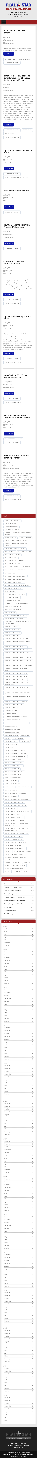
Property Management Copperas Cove (15, 897)
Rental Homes (10, 43)
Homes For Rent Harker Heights (13, 887)
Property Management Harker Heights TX (16, 900)
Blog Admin (9, 37)
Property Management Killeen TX (13, 904)
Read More (8, 54)
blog (7, 201)
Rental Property (8, 914)
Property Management (10, 894)
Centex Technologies (19, 1456)
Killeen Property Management (12, 890)
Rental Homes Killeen (12, 329)
